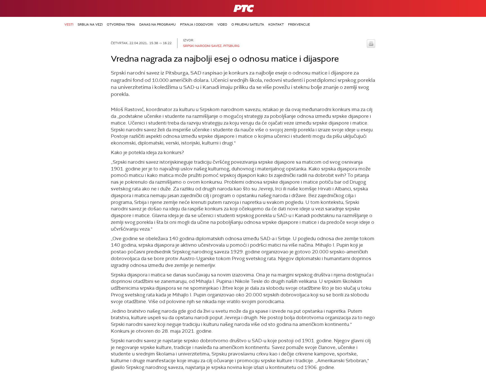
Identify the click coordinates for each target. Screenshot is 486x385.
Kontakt (276, 24)
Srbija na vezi (90, 24)
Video (222, 24)
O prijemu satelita (247, 24)
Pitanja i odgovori (196, 24)
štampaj (371, 43)
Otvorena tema (121, 24)
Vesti (68, 24)
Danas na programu (157, 24)
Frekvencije (299, 24)
